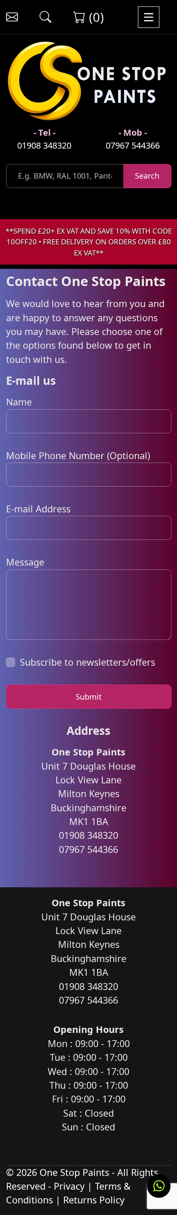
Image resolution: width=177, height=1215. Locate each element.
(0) (94, 17)
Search (147, 176)
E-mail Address (38, 508)
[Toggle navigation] (148, 17)
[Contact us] (12, 17)
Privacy (69, 1186)
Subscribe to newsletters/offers (87, 662)
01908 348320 (44, 145)
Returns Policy (94, 1200)
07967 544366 (133, 145)
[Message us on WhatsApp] (159, 1186)
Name (19, 402)
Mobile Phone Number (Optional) (78, 455)
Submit (89, 696)
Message (25, 562)
